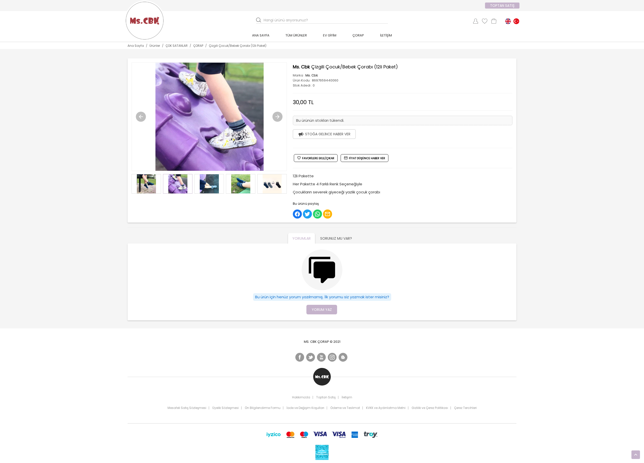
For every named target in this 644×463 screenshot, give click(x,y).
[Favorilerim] (484, 21)
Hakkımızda (301, 397)
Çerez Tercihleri (465, 407)
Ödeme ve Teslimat (345, 407)
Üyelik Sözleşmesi (225, 407)
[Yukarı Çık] (635, 454)
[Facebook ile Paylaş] (297, 214)
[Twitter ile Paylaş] (307, 214)
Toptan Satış (326, 397)
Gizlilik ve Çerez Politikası (430, 407)
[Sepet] (494, 21)
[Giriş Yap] (475, 21)
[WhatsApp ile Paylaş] (317, 214)
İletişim (347, 397)
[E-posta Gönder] (327, 214)
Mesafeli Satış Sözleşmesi (187, 407)
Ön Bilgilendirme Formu (262, 407)
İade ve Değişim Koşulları (305, 407)
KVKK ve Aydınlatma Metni (386, 407)
